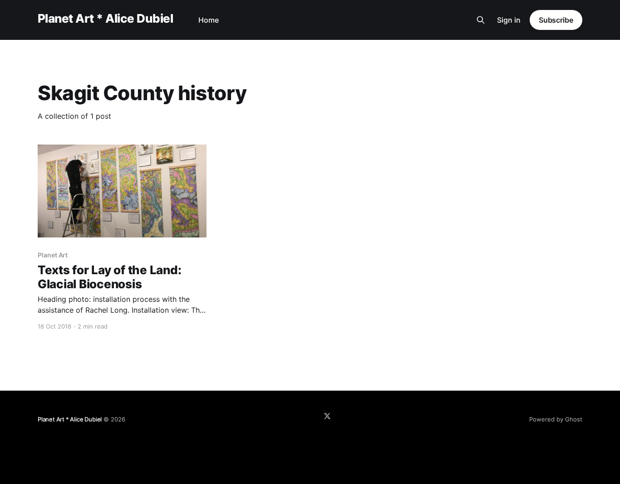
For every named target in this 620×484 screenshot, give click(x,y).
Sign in (509, 19)
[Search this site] (480, 20)
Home (208, 19)
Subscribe (556, 19)
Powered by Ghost (555, 419)
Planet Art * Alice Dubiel (105, 19)
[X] (327, 416)
